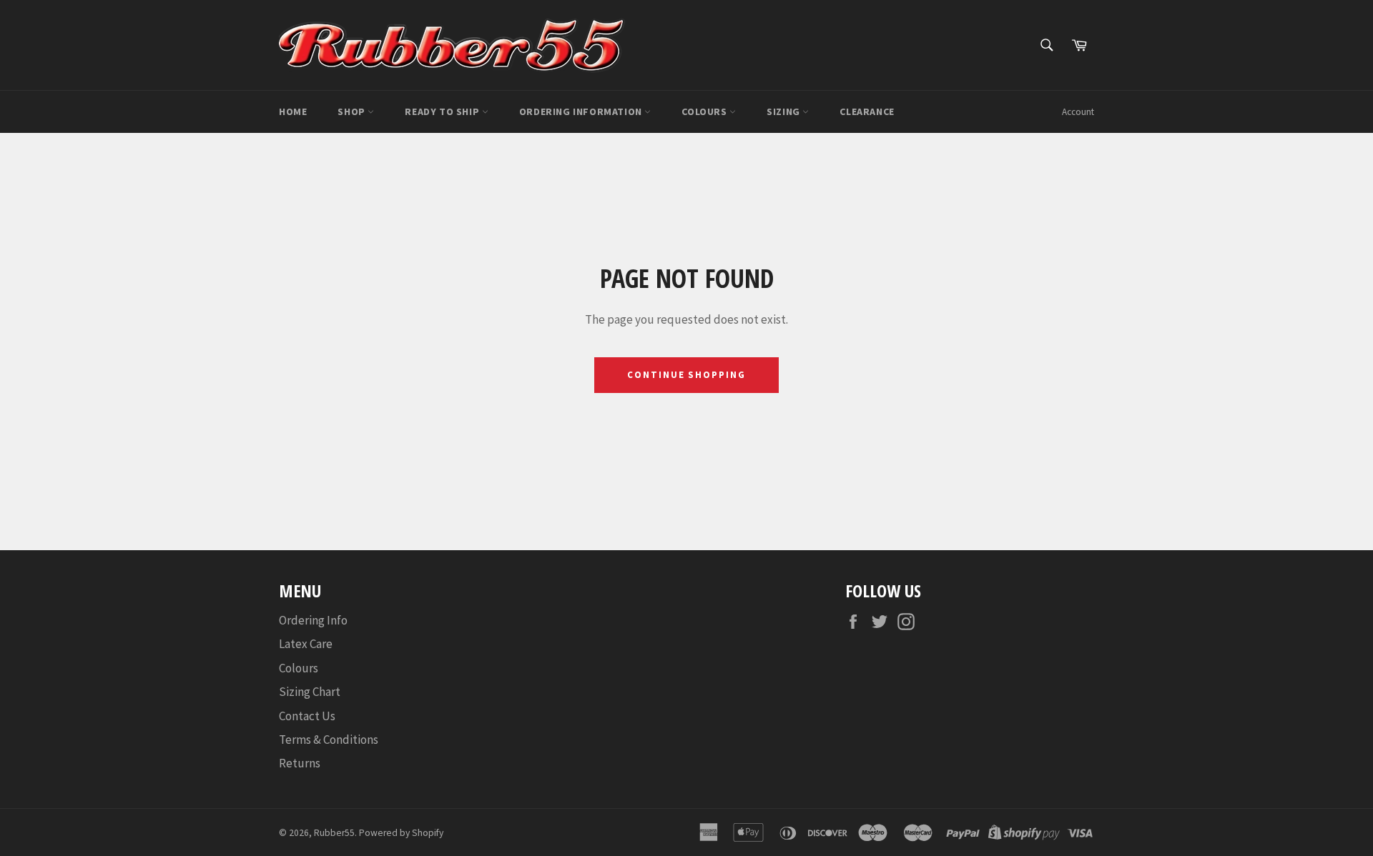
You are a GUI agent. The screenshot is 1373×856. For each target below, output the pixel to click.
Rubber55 (334, 833)
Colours (705, 111)
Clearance (867, 111)
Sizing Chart (309, 692)
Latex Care (306, 644)
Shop (353, 111)
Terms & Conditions (328, 739)
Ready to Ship (443, 111)
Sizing (784, 111)
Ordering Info (313, 620)
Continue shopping (686, 375)
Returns (299, 763)
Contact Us (307, 716)
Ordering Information (582, 111)
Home (293, 111)
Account (1078, 112)
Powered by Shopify (401, 833)
